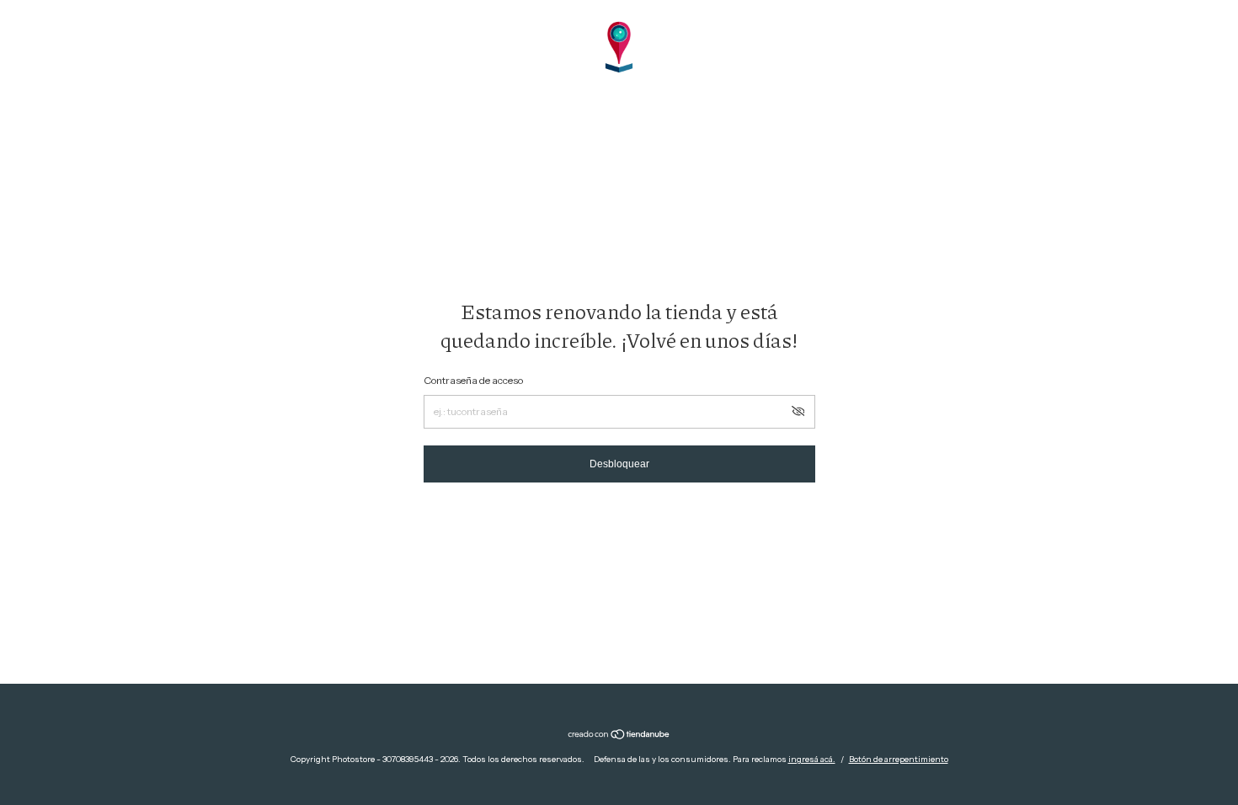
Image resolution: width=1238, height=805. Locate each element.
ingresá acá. (811, 759)
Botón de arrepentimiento (898, 759)
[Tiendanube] (619, 736)
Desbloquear (619, 464)
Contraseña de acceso (473, 380)
